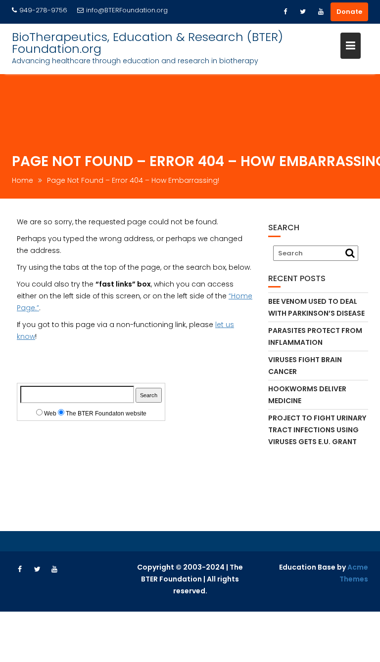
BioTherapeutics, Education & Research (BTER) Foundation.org (147, 43)
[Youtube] (321, 12)
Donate (349, 11)
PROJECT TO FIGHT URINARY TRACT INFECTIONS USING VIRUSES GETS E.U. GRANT (317, 430)
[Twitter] (303, 12)
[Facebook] (285, 12)
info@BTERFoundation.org (127, 10)
